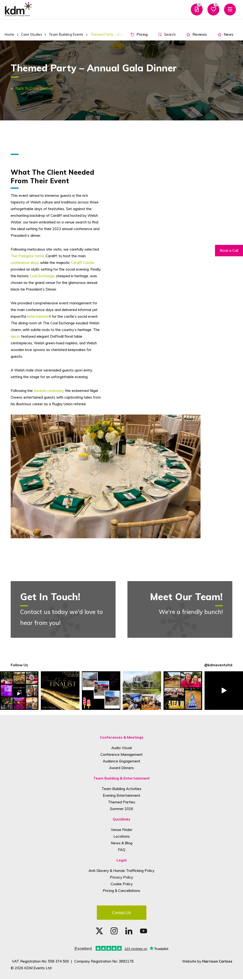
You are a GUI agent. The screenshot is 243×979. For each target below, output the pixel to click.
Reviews (199, 34)
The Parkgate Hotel (27, 256)
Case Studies (31, 34)
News (228, 34)
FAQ (121, 849)
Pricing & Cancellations (121, 890)
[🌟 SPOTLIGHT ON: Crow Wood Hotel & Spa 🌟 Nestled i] (142, 690)
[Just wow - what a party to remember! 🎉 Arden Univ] (19, 690)
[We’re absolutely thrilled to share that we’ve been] (60, 690)
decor (15, 336)
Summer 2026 (121, 808)
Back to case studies (33, 88)
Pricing (142, 34)
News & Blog (121, 843)
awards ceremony (49, 390)
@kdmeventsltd (218, 665)
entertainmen (38, 316)
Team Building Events (66, 34)
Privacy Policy (121, 877)
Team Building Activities (121, 788)
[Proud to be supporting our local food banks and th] (224, 690)
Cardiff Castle (82, 262)
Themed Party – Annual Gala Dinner (119, 34)
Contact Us (121, 912)
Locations (121, 836)
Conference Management (121, 754)
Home (9, 34)
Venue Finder (121, 829)
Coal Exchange (42, 276)
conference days (24, 262)
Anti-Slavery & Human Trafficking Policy (121, 870)
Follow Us (19, 665)
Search (169, 34)
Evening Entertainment (121, 795)
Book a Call (229, 250)
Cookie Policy (122, 884)
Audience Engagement (121, 761)
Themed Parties (121, 802)
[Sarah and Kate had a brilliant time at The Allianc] (183, 690)
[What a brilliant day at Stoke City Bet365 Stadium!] (101, 690)
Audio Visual (121, 748)
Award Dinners (121, 768)
